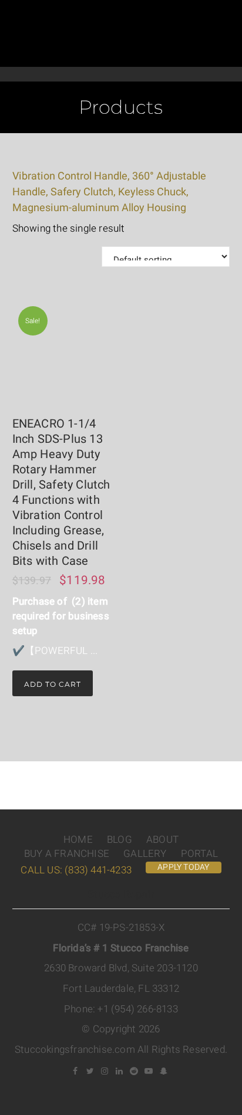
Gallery (144, 853)
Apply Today (183, 867)
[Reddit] (134, 1071)
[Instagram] (104, 1071)
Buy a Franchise (66, 853)
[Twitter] (90, 1071)
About (162, 839)
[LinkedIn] (119, 1071)
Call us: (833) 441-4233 (76, 870)
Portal (199, 853)
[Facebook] (75, 1071)
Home (78, 839)
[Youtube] (148, 1071)
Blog (119, 839)
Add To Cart (52, 684)
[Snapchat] (163, 1071)
